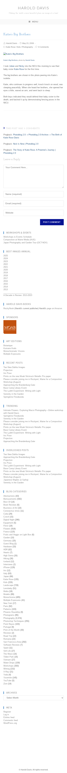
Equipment (8, 523)
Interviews (8, 564)
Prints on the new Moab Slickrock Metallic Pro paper (27, 376)
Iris (4, 570)
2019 (5, 272)
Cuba (5, 514)
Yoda (5, 674)
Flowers (6, 529)
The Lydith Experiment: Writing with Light (22, 391)
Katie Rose (10, 47)
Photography (27, 47)
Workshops (8, 666)
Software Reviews (11, 645)
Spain (6, 648)
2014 (5, 287)
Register (7, 712)
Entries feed (8, 717)
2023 (5, 261)
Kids (19, 47)
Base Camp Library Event (15, 388)
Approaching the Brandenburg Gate (19, 385)
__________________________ (17, 292)
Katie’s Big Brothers (10, 60)
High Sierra (8, 555)
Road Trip (7, 636)
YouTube (7, 680)
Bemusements (10, 499)
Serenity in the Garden (13, 394)
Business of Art (10, 508)
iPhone (6, 567)
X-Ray (6, 672)
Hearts (6, 552)
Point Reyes (8, 624)
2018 (5, 275)
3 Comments (43, 47)
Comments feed (10, 720)
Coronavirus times (11, 511)
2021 (5, 267)
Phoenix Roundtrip (11, 612)
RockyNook (8, 308)
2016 (5, 281)
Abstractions (9, 496)
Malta (5, 591)
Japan (6, 576)
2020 (5, 270)
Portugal (7, 627)
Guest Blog (8, 543)
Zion (5, 683)
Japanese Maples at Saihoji (15, 480)
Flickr (5, 526)
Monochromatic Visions (14, 351)
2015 (5, 284)
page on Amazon (54, 308)
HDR (5, 549)
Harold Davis (33, 10)
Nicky (21, 66)
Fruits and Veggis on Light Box (17, 534)
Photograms (8, 615)
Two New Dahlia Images (14, 367)
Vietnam (7, 660)
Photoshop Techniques (13, 621)
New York (7, 603)
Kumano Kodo (9, 348)
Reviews (7, 633)
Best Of (6, 502)
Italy (5, 573)
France (6, 531)
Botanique (7, 345)
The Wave (8, 654)
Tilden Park (8, 657)
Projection (7, 370)
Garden (6, 537)
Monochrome (9, 597)
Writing (6, 669)
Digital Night (8, 520)
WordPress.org (10, 723)
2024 (5, 258)
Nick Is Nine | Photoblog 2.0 (25, 144)
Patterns (7, 609)
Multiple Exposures (12, 354)
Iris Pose (7, 373)
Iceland (6, 561)
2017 (5, 278)
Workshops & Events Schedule (17, 237)
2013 (5, 289)
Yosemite (7, 677)
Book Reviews (9, 505)
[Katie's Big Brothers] (13, 54)
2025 (5, 255)
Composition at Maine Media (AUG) (19, 239)
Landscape (8, 585)
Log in (6, 714)
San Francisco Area (12, 642)
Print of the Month (11, 630)
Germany (7, 541)
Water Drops (9, 663)
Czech (6, 517)
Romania (7, 639)
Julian (11, 66)
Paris (5, 606)
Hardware (7, 546)
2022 (5, 264)
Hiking (6, 558)
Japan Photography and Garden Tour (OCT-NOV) (25, 242)
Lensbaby (7, 588)
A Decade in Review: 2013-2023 (17, 295)
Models (6, 594)
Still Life (7, 651)
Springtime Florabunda (13, 397)
